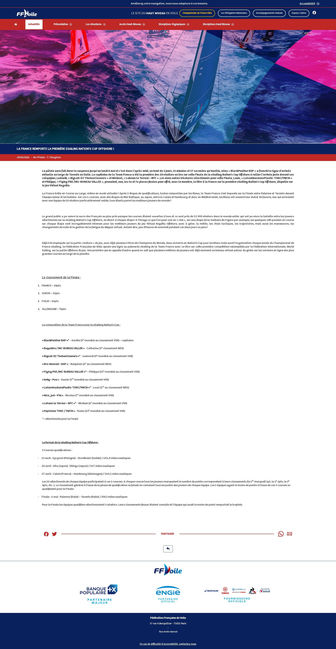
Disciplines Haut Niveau (216, 24)
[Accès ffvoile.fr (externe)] (27, 13)
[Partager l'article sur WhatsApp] (281, 534)
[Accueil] (16, 24)
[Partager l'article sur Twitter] (54, 534)
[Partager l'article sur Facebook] (46, 534)
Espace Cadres (299, 13)
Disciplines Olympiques (172, 24)
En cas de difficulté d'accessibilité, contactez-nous (168, 644)
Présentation (61, 24)
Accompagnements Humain (269, 13)
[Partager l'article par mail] (289, 534)
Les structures (94, 24)
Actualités (34, 24)
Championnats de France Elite (197, 13)
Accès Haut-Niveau (130, 24)
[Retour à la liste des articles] (168, 548)
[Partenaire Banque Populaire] (98, 594)
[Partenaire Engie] (168, 594)
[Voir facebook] (314, 13)
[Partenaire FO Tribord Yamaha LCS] (237, 594)
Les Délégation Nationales (234, 13)
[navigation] (168, 25)
